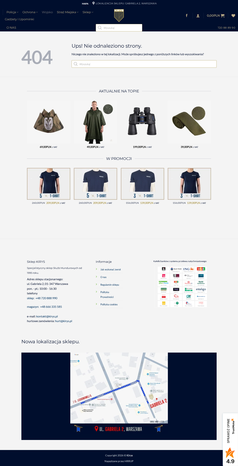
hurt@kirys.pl (63, 321)
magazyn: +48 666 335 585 (44, 306)
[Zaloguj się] (198, 16)
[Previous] (27, 127)
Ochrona (28, 12)
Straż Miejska (66, 12)
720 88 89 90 (226, 27)
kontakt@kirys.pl (47, 316)
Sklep (87, 12)
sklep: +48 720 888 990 (42, 298)
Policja (11, 12)
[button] (215, 16)
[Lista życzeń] (233, 16)
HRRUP (129, 461)
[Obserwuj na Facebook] (186, 15)
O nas (11, 27)
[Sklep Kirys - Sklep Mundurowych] (119, 15)
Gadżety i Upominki (19, 19)
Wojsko (47, 12)
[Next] (211, 127)
